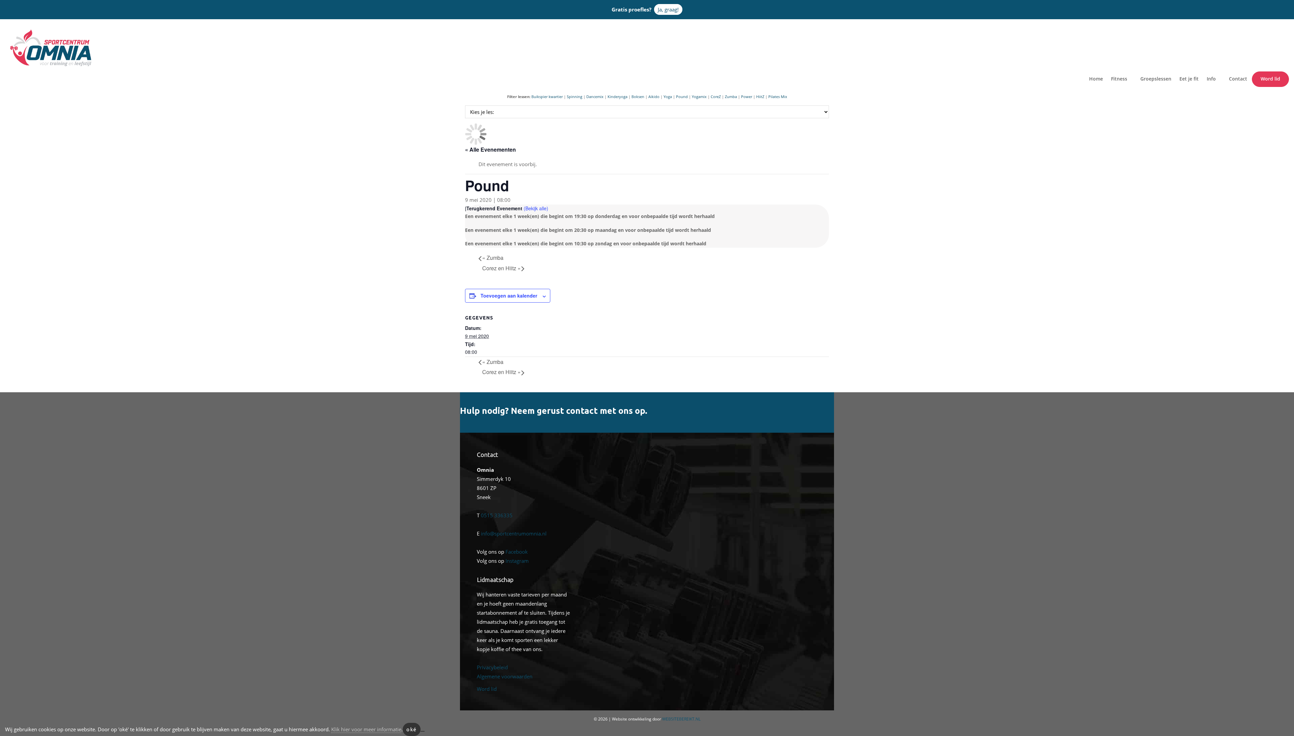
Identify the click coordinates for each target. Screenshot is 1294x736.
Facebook (516, 551)
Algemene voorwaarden (504, 676)
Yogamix (699, 96)
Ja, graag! (668, 9)
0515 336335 (497, 515)
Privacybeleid (492, 667)
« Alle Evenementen (490, 149)
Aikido (653, 96)
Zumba (731, 96)
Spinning (574, 96)
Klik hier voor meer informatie (366, 729)
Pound (682, 96)
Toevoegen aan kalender (509, 295)
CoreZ (716, 96)
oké (411, 729)
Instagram (517, 560)
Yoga (668, 96)
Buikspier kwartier (547, 96)
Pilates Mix (777, 96)
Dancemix (595, 96)
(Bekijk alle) (536, 208)
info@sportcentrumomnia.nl (514, 533)
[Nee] (423, 731)
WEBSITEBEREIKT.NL (681, 719)
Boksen (637, 96)
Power (746, 96)
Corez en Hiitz (501, 268)
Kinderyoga (617, 96)
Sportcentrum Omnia (18, 31)
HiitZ (760, 96)
